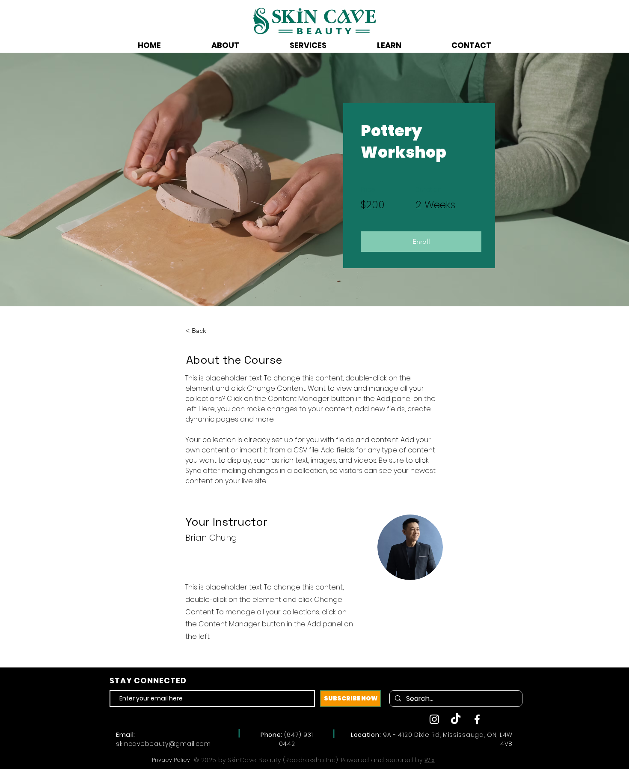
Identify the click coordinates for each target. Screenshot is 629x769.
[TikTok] (455, 719)
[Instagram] (434, 719)
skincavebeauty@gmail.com (163, 743)
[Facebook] (477, 719)
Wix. (429, 760)
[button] (421, 241)
